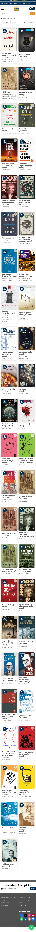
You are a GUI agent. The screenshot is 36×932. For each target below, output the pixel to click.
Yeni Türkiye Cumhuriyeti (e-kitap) (8, 643)
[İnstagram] (29, 915)
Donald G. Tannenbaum (23, 319)
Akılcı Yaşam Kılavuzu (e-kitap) (9, 791)
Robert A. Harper (7, 796)
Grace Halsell (23, 759)
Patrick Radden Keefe (9, 133)
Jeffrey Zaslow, (24, 356)
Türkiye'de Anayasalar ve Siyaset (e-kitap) (9, 94)
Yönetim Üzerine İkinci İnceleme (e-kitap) (26, 606)
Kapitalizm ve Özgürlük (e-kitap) (9, 679)
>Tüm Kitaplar (4, 3)
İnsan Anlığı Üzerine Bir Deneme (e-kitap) (26, 534)
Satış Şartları (4, 900)
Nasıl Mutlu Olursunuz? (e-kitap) (8, 461)
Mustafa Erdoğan (7, 98)
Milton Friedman (7, 683)
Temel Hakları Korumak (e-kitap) (7, 354)
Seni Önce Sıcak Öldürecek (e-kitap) (8, 166)
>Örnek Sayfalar (13, 3)
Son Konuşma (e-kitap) (26, 353)
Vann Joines (6, 760)
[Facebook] (21, 915)
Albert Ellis (5, 465)
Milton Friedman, (7, 500)
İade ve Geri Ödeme (24, 897)
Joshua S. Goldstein (25, 280)
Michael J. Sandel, (7, 59)
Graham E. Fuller (24, 573)
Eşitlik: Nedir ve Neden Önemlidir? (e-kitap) (9, 55)
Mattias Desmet (24, 207)
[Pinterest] (33, 915)
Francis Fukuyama (25, 170)
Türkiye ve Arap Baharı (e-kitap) (25, 570)
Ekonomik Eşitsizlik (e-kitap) (9, 390)
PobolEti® (8, 925)
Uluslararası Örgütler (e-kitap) (9, 275)
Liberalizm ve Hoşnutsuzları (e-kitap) (26, 166)
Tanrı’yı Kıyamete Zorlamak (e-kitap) (26, 754)
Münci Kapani (6, 868)
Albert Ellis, (5, 794)
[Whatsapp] (21, 919)
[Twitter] (25, 915)
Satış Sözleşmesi (5, 903)
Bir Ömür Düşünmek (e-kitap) (24, 829)
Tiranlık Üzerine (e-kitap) (8, 239)
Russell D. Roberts (25, 720)
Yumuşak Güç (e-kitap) (9, 606)
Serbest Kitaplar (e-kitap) (9, 18)
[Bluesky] (33, 919)
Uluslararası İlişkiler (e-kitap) (26, 275)
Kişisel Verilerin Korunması (8, 897)
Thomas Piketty (7, 61)
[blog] (29, 919)
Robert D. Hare (24, 428)
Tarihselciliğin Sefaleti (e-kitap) (9, 570)
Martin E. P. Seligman (25, 796)
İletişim (21, 903)
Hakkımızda (22, 905)
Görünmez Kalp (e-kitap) (25, 716)
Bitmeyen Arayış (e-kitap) (8, 534)
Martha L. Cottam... (8, 321)
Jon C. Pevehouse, (25, 278)
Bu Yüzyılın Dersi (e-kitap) (25, 497)
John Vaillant (6, 170)
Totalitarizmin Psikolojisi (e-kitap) (24, 202)
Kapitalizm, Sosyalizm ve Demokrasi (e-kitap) (25, 680)
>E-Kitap (28, 3)
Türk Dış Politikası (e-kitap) (26, 643)
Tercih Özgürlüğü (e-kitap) (8, 497)
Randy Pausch (23, 358)
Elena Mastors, (6, 319)
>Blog (24, 3)
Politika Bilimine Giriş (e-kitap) (8, 865)
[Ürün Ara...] (32, 13)
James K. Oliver (7, 280)
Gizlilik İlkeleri (4, 905)
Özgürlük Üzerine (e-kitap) (25, 130)
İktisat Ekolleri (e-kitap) (26, 94)
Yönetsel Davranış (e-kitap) (26, 55)
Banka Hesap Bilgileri (25, 900)
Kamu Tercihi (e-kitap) (25, 390)
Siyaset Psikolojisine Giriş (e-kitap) (8, 313)
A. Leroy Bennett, (7, 278)
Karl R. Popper (23, 501)
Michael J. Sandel (24, 243)
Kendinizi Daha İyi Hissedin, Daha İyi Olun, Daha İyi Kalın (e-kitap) (26, 461)
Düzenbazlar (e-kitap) (8, 130)
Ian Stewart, (6, 757)
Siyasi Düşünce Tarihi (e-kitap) (25, 314)
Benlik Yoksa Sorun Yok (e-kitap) (9, 425)
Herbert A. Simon (24, 60)
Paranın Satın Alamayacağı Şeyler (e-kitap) (25, 239)
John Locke (5, 207)
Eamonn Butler (24, 97)
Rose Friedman (7, 502)
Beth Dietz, (5, 317)
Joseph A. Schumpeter (26, 684)
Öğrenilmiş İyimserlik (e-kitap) (24, 792)
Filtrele (5, 22)
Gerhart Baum (6, 358)
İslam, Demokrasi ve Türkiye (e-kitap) (8, 716)
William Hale (23, 646)
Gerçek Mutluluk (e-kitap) (8, 829)
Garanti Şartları (5, 908)
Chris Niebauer (6, 428)
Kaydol (33, 888)
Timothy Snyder (24, 133)
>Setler (19, 3)
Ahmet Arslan (6, 721)
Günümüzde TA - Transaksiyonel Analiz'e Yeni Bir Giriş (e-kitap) (8, 753)
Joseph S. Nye (6, 609)
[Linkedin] (25, 919)
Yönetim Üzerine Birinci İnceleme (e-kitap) (8, 202)
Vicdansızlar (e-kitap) (25, 425)
